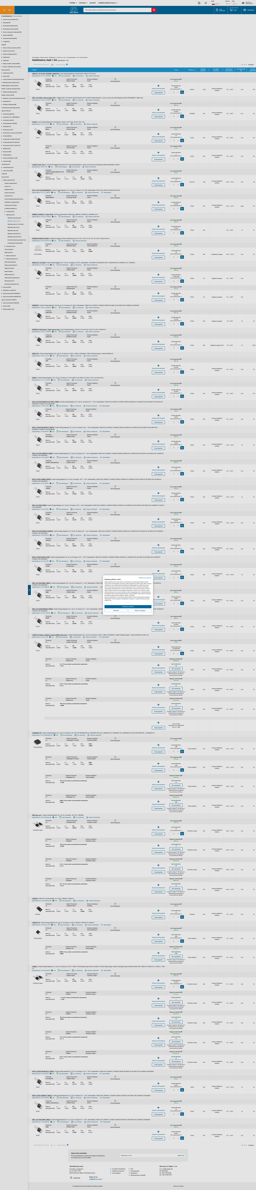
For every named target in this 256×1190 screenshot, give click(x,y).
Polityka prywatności (145, 578)
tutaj (110, 600)
